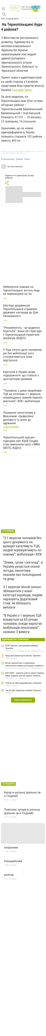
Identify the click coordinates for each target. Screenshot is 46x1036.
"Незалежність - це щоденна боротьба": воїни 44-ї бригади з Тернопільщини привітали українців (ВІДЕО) (22, 333)
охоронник (11, 847)
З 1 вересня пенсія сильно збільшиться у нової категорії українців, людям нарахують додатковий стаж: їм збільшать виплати (22, 597)
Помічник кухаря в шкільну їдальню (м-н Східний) (22, 811)
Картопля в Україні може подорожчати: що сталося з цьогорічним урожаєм (21, 375)
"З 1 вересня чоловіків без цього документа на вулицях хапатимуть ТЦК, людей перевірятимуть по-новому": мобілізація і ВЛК (22, 546)
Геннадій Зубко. (22, 90)
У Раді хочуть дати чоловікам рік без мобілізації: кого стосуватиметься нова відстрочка (22, 355)
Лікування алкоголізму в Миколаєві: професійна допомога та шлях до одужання (19, 418)
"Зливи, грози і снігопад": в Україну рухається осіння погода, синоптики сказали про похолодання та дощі (23, 570)
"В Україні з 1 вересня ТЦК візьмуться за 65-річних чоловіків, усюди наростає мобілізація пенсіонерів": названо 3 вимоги (22, 623)
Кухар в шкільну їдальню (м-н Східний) (22, 794)
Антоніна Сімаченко (15, 166)
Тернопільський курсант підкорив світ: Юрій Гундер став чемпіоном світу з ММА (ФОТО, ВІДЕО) (21, 443)
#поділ (27, 159)
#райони (19, 159)
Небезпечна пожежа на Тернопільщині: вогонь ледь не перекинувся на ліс (21, 290)
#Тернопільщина (8, 159)
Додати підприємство (23, 700)
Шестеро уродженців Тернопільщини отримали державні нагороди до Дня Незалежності (20, 311)
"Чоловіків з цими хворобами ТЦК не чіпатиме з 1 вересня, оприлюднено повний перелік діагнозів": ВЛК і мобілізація (22, 396)
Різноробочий (13, 861)
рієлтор (9, 875)
